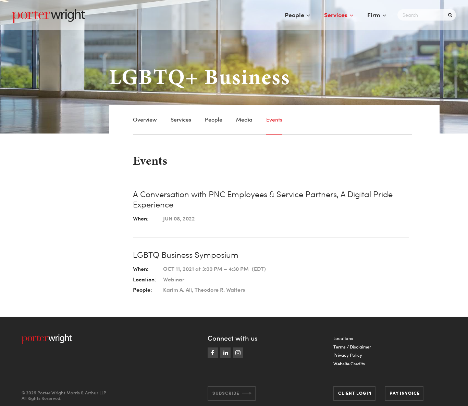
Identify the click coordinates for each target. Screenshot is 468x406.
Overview (145, 119)
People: (142, 289)
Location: (144, 279)
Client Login (355, 393)
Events (274, 119)
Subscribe (225, 393)
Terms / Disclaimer (352, 347)
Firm (373, 14)
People (294, 14)
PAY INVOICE (405, 393)
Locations (343, 338)
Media (244, 119)
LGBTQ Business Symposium (185, 255)
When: (140, 218)
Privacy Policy (347, 355)
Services (335, 14)
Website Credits (349, 363)
